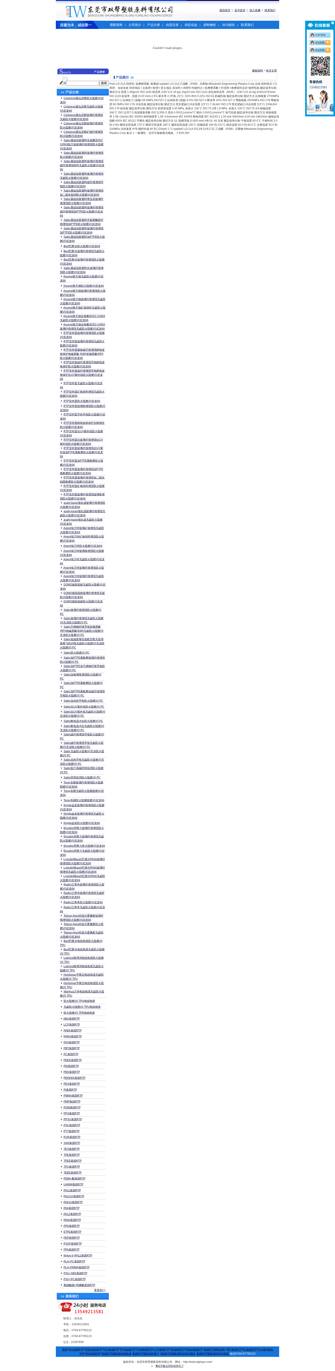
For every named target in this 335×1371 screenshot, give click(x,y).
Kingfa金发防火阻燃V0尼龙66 (82, 823)
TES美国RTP (72, 1149)
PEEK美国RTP (73, 1060)
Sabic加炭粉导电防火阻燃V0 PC (83, 700)
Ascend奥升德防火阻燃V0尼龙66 (83, 285)
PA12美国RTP (72, 1214)
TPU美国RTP (72, 1166)
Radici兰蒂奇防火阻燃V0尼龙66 (83, 902)
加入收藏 (255, 10)
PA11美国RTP (72, 1190)
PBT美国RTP (72, 1048)
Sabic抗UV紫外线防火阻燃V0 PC (84, 706)
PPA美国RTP (72, 1226)
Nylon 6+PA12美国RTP (78, 1255)
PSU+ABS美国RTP (75, 1273)
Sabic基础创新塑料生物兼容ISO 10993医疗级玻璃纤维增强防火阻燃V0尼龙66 (81, 144)
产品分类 (153, 25)
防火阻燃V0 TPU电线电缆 (79, 1001)
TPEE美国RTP (73, 1160)
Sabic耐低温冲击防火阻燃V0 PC (83, 721)
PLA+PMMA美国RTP (77, 1267)
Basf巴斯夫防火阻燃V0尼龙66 (82, 246)
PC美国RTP (71, 1054)
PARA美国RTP (73, 1036)
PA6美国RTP (72, 1208)
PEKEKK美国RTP (74, 1077)
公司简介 (135, 25)
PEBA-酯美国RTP (74, 1178)
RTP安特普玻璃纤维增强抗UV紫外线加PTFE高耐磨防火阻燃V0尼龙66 (81, 452)
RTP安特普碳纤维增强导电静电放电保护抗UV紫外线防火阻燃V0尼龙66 (82, 375)
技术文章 (271, 70)
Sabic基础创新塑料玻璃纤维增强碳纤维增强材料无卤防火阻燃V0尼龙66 (82, 165)
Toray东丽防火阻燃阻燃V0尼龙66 (84, 800)
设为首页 (239, 10)
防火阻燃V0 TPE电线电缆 (79, 1012)
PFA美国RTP (72, 1249)
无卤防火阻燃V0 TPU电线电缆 (82, 1006)
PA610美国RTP (73, 1202)
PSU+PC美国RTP (75, 1279)
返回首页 (224, 10)
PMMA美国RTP (73, 1095)
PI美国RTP (70, 1089)
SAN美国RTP (72, 1143)
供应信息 (191, 25)
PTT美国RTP (72, 1131)
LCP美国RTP (72, 1024)
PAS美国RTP (72, 1042)
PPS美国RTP (72, 1113)
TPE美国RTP (72, 1154)
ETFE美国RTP (72, 1231)
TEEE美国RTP (73, 1172)
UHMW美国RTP (73, 1184)
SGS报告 (228, 25)
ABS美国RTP (71, 1018)
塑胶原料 (116, 25)
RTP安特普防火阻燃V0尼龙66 (82, 401)
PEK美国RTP (72, 1072)
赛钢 (64, 1349)
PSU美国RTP (72, 1125)
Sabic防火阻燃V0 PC (77, 652)
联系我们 (270, 10)
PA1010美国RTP (74, 1196)
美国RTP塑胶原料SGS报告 (212, 1353)
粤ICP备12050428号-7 (169, 1366)
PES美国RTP (72, 1083)
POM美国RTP (72, 1107)
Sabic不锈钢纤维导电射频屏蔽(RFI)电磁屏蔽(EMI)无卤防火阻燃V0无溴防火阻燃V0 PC (81, 631)
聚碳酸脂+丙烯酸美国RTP (79, 1285)
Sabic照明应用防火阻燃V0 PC (82, 777)
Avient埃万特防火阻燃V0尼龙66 (82, 545)
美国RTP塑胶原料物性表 (116, 1353)
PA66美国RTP (72, 1220)
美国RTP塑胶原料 (214, 1349)
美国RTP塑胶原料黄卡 (146, 1353)
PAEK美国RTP (73, 1030)
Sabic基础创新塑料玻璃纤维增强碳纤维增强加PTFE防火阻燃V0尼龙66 (81, 211)
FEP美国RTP (72, 1237)
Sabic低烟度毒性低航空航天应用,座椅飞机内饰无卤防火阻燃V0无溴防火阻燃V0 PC (82, 643)
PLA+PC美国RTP (74, 1261)
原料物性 (209, 25)
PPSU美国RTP (73, 1119)
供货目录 (172, 25)
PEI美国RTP (71, 1066)
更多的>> (100, 1290)
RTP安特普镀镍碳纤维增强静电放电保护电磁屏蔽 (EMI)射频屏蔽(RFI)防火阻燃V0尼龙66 (82, 354)
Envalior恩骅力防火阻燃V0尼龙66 (84, 845)
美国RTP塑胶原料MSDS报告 (178, 1353)
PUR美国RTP (72, 1137)
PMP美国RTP (72, 1101)
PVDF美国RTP (73, 1243)
